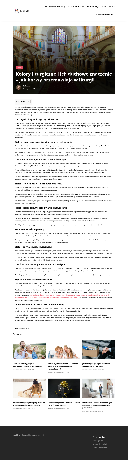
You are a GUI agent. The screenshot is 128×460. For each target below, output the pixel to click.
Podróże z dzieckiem (76, 7)
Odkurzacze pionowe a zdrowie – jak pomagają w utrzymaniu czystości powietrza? (97, 405)
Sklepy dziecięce (92, 7)
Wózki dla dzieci (108, 7)
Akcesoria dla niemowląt (55, 7)
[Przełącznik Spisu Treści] (28, 101)
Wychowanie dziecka (104, 15)
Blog (19, 67)
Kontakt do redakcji (100, 444)
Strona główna (98, 441)
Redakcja (24, 369)
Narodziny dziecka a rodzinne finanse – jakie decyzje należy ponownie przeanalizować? (63, 366)
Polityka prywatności (100, 447)
